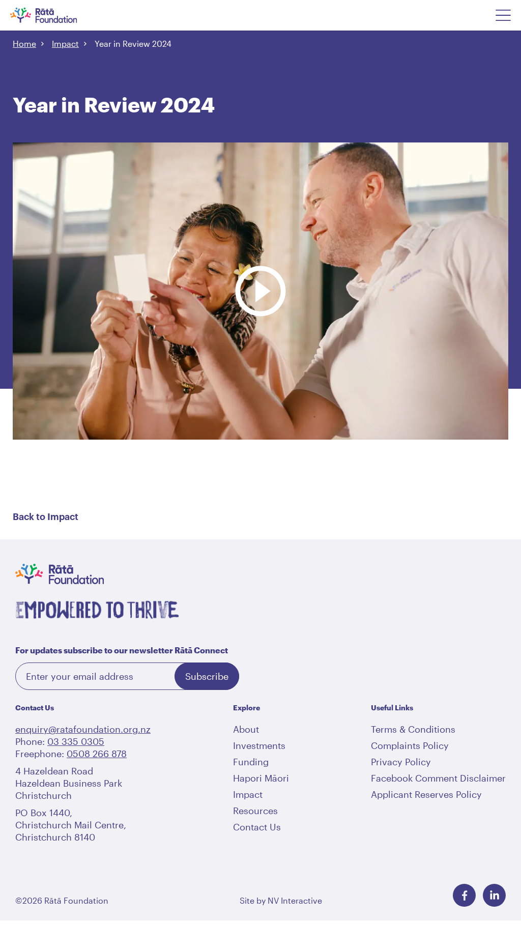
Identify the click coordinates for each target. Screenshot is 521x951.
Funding (251, 761)
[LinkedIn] (494, 895)
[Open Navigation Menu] (503, 15)
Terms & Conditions (413, 729)
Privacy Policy (401, 761)
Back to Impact (45, 517)
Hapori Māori (261, 778)
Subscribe (206, 676)
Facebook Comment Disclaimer (438, 778)
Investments (259, 745)
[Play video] (260, 240)
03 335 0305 (75, 741)
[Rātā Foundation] (57, 15)
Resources (255, 810)
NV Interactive (295, 900)
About (246, 729)
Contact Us (257, 826)
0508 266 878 (97, 753)
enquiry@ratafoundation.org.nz (83, 729)
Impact (65, 43)
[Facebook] (464, 895)
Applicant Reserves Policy (426, 794)
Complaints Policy (410, 745)
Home (24, 43)
